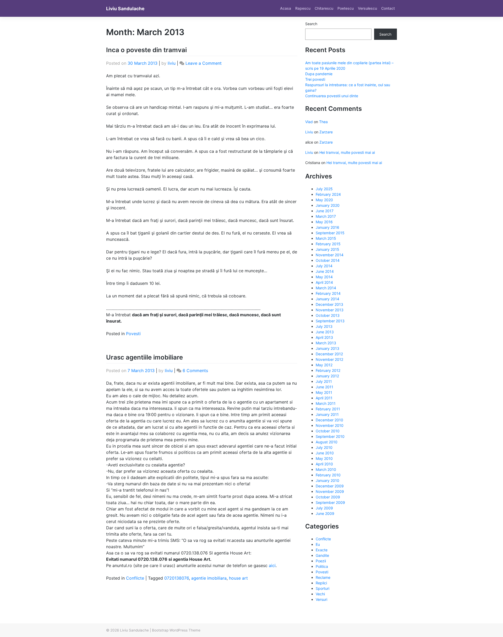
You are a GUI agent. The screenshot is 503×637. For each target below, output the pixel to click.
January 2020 (328, 205)
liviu (172, 63)
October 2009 (328, 497)
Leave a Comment (203, 63)
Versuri (321, 599)
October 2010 (328, 431)
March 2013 (326, 343)
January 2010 (327, 480)
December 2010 (329, 420)
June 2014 (325, 271)
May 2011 (324, 392)
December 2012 (329, 354)
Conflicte (135, 578)
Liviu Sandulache (125, 8)
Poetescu (345, 8)
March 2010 (326, 469)
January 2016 (327, 227)
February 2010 (328, 475)
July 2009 (324, 508)
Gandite (322, 555)
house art (238, 578)
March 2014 (326, 288)
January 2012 (327, 376)
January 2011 (327, 414)
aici (272, 565)
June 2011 (324, 387)
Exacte (321, 550)
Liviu (309, 132)
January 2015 (327, 249)
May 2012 (324, 365)
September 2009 (330, 502)
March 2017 (326, 216)
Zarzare (326, 132)
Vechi (320, 594)
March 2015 (326, 238)
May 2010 (324, 458)
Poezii (321, 561)
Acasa (285, 8)
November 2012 (329, 359)
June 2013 (325, 332)
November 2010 (329, 425)
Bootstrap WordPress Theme (176, 630)
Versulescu (367, 8)
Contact (388, 8)
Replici (321, 583)
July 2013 (324, 326)
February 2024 (328, 194)
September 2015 (330, 233)
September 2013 (330, 321)
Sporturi (322, 588)
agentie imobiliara (209, 578)
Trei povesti (315, 79)
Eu (318, 544)
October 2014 (328, 260)
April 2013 (324, 337)
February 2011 (328, 409)
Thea (323, 121)
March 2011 (326, 403)
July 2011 (324, 381)
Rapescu (302, 8)
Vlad (309, 121)
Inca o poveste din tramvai (146, 50)
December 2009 (330, 486)
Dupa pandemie (318, 74)
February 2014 (328, 293)
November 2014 (329, 255)
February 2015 (328, 244)
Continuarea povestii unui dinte (331, 96)
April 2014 (324, 282)
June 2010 (325, 453)
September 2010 (330, 436)
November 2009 (330, 491)
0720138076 (176, 578)
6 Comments (195, 370)
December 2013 (329, 304)
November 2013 (329, 310)
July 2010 (324, 447)
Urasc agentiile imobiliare (144, 357)
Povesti (133, 333)
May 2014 (324, 277)
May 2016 (324, 222)
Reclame (323, 577)
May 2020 (324, 200)
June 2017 (324, 211)
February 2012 (328, 370)
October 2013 (328, 315)
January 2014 (327, 299)
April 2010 (324, 464)
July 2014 (324, 266)
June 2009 (325, 513)
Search (311, 23)
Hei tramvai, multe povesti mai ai (347, 152)
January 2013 (327, 348)
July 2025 (324, 189)
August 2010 (326, 442)
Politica (322, 566)
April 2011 (324, 398)
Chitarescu (324, 8)
